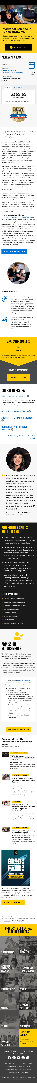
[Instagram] (27, 1057)
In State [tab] (8, 88)
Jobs (30, 1063)
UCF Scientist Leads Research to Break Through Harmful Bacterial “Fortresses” (23, 807)
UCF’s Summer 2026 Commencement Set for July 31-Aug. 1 (22, 757)
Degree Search (6, 916)
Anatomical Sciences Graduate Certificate (16, 217)
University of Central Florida (19, 1052)
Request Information (14, 251)
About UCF (8, 1063)
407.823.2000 (31, 1077)
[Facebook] (9, 1057)
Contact (19, 1063)
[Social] (18, 1057)
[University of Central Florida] (15, 2)
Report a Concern (27, 1069)
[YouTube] (23, 1057)
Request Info (20, 47)
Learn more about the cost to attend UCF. (18, 101)
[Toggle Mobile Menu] (35, 2)
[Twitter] (14, 1057)
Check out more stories (10, 746)
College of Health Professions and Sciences (12, 71)
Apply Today (18, 377)
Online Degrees (11, 1066)
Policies (19, 1066)
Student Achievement (14, 1072)
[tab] (18, 396)
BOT (14, 1063)
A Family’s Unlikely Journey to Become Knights (23, 832)
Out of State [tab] (18, 88)
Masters (7, 921)
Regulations (18, 1069)
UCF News (25, 1072)
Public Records (9, 1069)
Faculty (25, 1063)
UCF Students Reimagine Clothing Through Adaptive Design (23, 780)
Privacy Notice (26, 1066)
